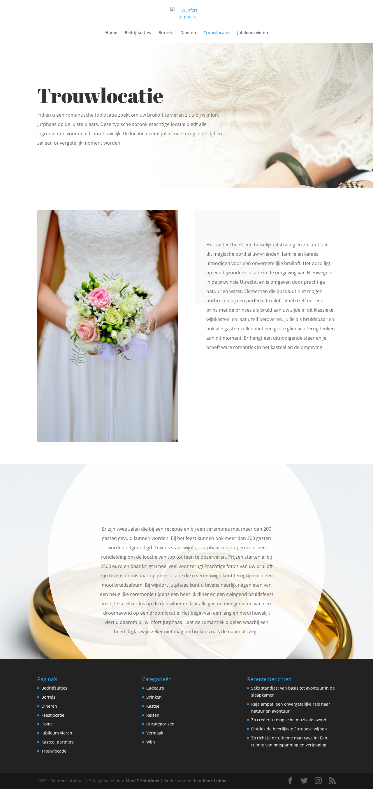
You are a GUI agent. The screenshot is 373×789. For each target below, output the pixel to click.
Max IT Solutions (142, 780)
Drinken (154, 697)
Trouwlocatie (217, 33)
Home (111, 33)
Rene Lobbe (214, 780)
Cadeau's (155, 688)
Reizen (152, 715)
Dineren (188, 33)
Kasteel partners (57, 742)
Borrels (166, 33)
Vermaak (154, 733)
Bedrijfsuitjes (138, 33)
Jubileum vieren (252, 33)
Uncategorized (160, 724)
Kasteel (153, 706)
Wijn (150, 742)
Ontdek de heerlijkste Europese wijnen (289, 729)
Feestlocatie (52, 715)
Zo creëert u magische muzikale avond (288, 720)
